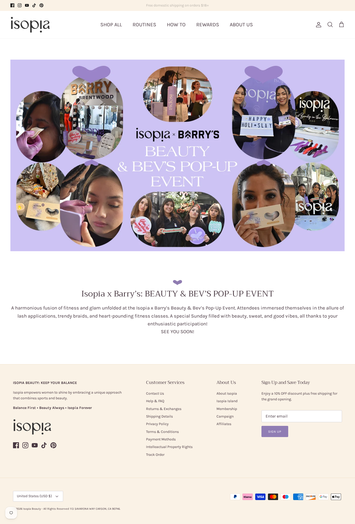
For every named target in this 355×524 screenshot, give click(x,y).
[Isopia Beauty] (30, 24)
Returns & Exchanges (163, 409)
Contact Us (155, 393)
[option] (177, 155)
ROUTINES (144, 25)
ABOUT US (241, 25)
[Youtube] (27, 5)
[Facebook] (12, 5)
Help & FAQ (155, 401)
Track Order (155, 454)
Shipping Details (159, 416)
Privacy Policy (157, 424)
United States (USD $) (34, 496)
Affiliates (223, 424)
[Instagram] (20, 5)
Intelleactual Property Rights (169, 447)
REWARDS (207, 25)
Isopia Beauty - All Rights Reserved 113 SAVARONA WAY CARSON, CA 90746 (71, 508)
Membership (226, 409)
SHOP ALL (111, 25)
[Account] (317, 25)
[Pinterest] (41, 5)
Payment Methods (161, 439)
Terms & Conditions (162, 432)
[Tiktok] (34, 5)
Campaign (225, 416)
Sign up (274, 431)
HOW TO (176, 25)
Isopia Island (227, 401)
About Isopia (226, 393)
